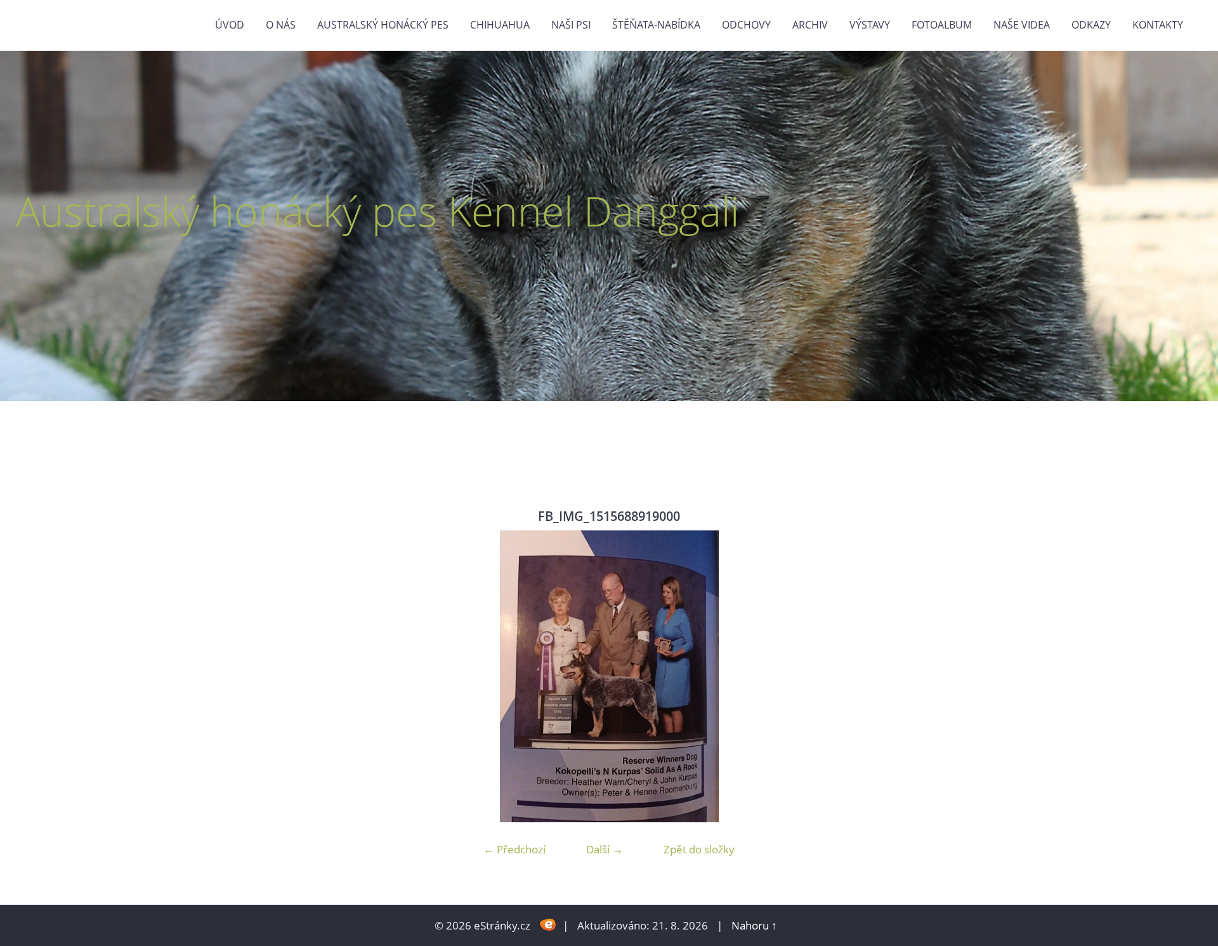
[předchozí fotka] (280, 676)
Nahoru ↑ (754, 925)
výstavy (869, 25)
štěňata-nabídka (656, 25)
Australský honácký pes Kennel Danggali (377, 211)
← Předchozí (514, 849)
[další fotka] (937, 676)
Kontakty (1157, 25)
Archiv (810, 25)
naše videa (1021, 25)
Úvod (229, 25)
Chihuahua (500, 25)
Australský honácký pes (383, 25)
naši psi (571, 25)
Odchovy (746, 25)
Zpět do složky (699, 849)
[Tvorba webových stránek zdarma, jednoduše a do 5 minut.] (547, 924)
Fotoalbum (942, 25)
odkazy (1091, 25)
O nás (281, 25)
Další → (604, 849)
